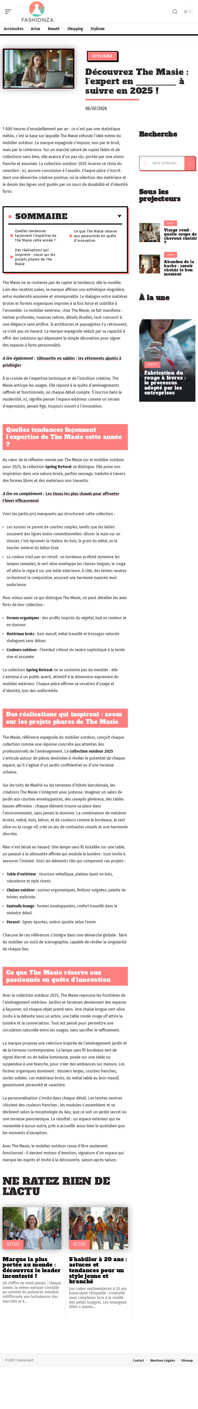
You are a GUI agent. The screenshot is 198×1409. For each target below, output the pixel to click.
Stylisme (102, 56)
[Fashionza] (37, 11)
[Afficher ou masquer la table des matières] (95, 216)
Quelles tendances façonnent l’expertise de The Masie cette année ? (35, 236)
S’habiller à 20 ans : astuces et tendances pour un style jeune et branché (98, 1270)
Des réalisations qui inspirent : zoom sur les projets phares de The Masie (35, 257)
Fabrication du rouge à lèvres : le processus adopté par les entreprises (165, 383)
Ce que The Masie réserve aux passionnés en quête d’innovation (95, 236)
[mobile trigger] (9, 11)
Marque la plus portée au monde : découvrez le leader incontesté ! (32, 1268)
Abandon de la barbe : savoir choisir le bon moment (179, 268)
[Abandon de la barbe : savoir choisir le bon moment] (149, 264)
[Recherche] (174, 12)
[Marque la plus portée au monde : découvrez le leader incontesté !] (32, 1228)
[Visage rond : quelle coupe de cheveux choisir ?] (149, 232)
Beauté (170, 223)
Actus (13, 1244)
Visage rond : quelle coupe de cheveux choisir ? (180, 236)
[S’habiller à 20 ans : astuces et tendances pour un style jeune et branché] (98, 1228)
